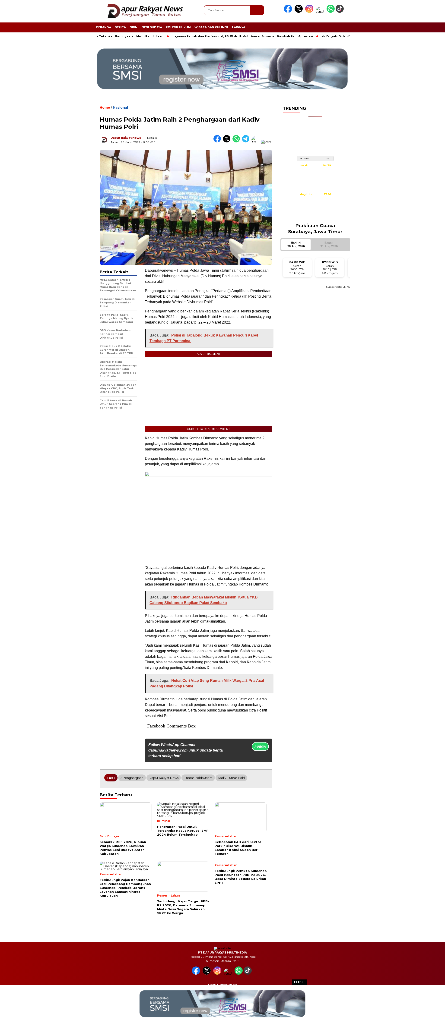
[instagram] (310, 11)
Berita (120, 27)
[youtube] (321, 11)
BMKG (346, 286)
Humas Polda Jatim (198, 778)
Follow (260, 746)
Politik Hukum (178, 27)
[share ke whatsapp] (237, 141)
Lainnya (238, 27)
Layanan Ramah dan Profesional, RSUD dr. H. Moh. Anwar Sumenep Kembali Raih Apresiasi (214, 36)
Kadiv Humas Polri (231, 778)
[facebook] (289, 11)
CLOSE (299, 982)
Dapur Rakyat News (126, 137)
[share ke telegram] (246, 141)
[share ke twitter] (227, 141)
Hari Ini (296, 244)
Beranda (103, 27)
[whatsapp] (331, 11)
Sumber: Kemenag (315, 216)
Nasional (120, 107)
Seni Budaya (152, 27)
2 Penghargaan (132, 778)
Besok (329, 244)
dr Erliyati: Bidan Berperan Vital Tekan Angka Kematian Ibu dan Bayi (347, 36)
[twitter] (299, 11)
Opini (134, 27)
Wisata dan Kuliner (211, 27)
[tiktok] (340, 11)
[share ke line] (256, 141)
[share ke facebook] (218, 141)
